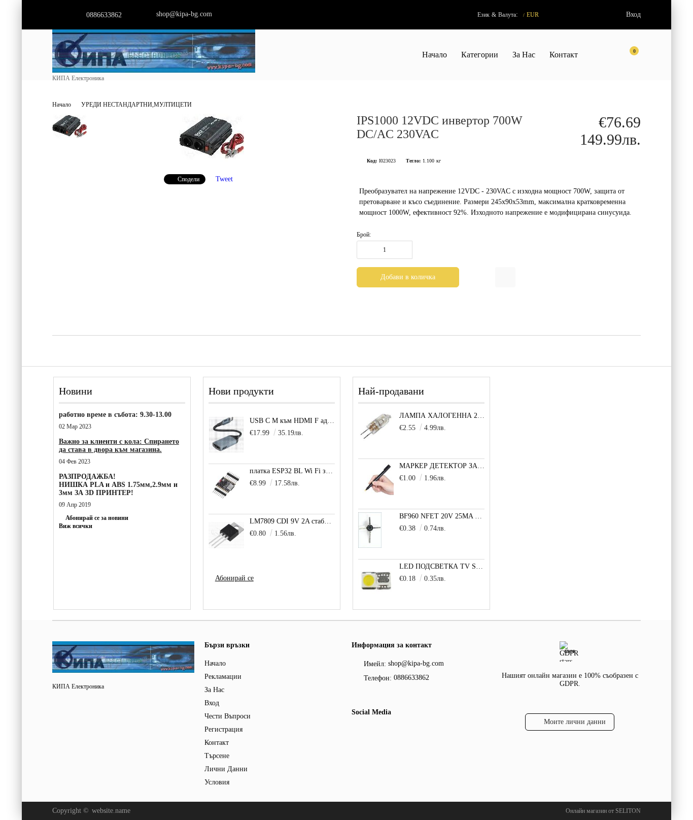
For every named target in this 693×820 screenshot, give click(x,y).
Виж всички (75, 526)
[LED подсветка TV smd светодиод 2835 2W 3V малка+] (376, 596)
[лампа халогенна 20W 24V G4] (376, 439)
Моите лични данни (575, 722)
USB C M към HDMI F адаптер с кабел (292, 420)
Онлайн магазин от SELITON (603, 810)
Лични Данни (226, 769)
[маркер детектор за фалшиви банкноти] (376, 495)
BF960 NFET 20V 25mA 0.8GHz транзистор (442, 516)
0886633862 (104, 15)
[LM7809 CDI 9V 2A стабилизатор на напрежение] (226, 535)
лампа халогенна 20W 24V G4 (442, 415)
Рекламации (222, 676)
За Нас (523, 54)
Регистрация (223, 729)
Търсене (216, 756)
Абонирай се (234, 578)
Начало (434, 54)
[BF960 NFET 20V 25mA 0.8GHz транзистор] (370, 545)
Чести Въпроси (227, 716)
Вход (633, 14)
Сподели (188, 179)
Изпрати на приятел (505, 277)
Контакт (563, 54)
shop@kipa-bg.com (184, 14)
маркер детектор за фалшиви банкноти (442, 466)
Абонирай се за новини (96, 517)
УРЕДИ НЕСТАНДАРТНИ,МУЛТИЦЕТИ (136, 104)
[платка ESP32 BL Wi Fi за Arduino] (226, 485)
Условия (216, 782)
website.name (111, 810)
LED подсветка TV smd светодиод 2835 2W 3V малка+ (442, 566)
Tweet (224, 179)
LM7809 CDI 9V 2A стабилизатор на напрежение (292, 521)
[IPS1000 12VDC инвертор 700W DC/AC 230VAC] (211, 159)
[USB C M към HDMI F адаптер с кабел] (226, 434)
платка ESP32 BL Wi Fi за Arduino (292, 471)
